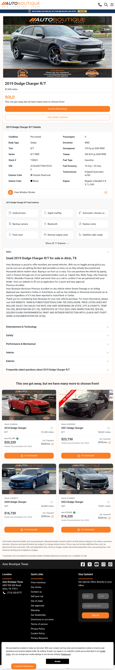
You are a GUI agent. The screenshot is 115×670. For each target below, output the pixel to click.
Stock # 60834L (11, 424)
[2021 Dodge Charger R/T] (86, 405)
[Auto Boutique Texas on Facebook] (81, 564)
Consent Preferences (23, 666)
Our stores (36, 587)
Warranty (35, 610)
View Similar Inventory (57, 117)
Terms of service (39, 624)
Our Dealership (38, 615)
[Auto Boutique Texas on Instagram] (102, 564)
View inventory (38, 582)
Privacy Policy (38, 628)
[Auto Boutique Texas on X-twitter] (88, 564)
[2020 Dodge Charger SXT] (29, 479)
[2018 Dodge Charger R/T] (29, 405)
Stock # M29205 (68, 424)
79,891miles (104, 506)
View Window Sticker (24, 192)
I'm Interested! (30, 455)
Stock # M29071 (11, 498)
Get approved (37, 605)
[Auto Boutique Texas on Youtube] (95, 564)
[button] (100, 5)
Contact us (36, 591)
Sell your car (37, 596)
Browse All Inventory (57, 109)
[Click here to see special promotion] (57, 11)
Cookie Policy (38, 633)
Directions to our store (42, 619)
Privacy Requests (39, 638)
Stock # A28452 (68, 498)
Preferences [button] (65, 654)
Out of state (37, 601)
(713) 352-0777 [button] (14, 592)
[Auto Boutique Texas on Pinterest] (109, 564)
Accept (57, 661)
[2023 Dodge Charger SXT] (86, 479)
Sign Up (95, 615)
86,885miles (47, 506)
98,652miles (104, 432)
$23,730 (67, 439)
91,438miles (47, 432)
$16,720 (10, 513)
